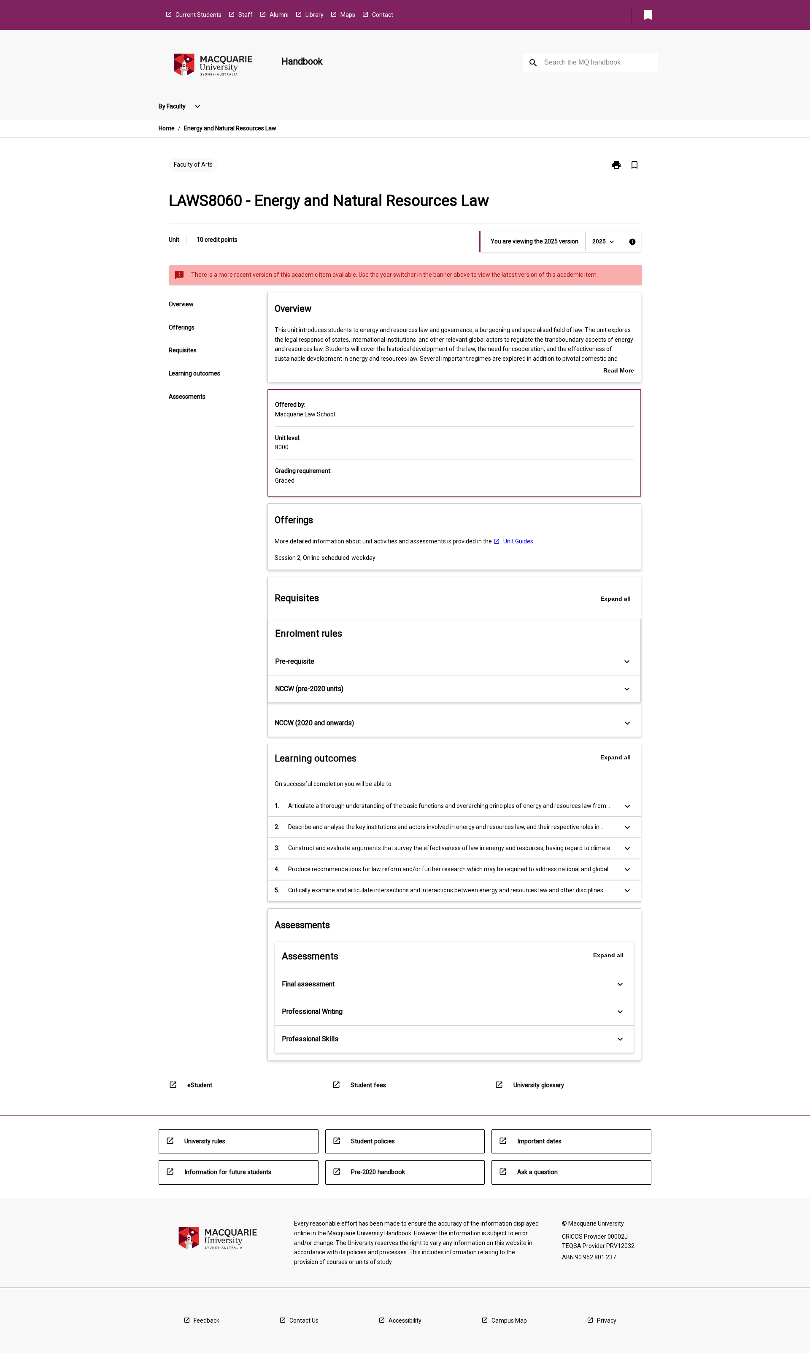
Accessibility (405, 1320)
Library (314, 14)
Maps (347, 14)
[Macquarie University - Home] (213, 66)
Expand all (615, 598)
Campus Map (509, 1320)
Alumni (279, 14)
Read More (618, 371)
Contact (382, 14)
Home (167, 128)
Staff (245, 14)
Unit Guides (518, 541)
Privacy (606, 1320)
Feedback (206, 1320)
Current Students (198, 14)
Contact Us (304, 1320)
